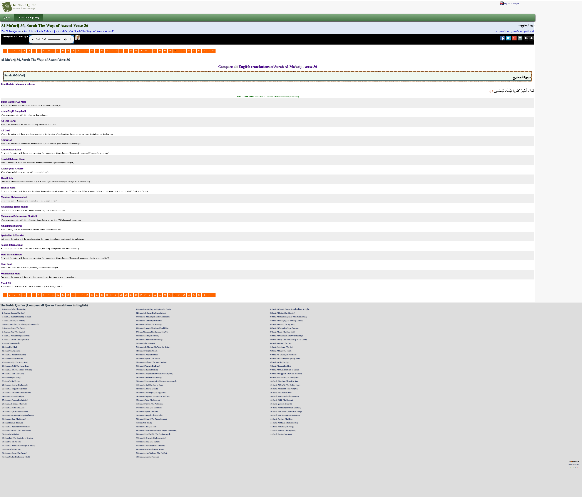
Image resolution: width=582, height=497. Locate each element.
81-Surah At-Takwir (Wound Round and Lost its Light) (289, 309)
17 (82, 50)
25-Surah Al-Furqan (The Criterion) (15, 400)
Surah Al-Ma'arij (45, 31)
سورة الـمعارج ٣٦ (502, 31)
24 (116, 50)
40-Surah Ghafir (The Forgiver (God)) (16, 456)
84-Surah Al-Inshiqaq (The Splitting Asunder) (286, 320)
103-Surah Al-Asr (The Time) (280, 392)
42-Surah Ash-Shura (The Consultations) (151, 313)
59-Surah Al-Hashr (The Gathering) (149, 377)
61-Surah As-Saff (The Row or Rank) (149, 385)
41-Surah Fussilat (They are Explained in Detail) (153, 309)
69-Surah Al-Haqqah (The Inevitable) (149, 415)
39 (189, 50)
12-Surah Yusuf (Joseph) (11, 350)
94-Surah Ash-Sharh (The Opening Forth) (285, 358)
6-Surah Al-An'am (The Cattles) (13, 328)
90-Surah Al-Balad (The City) (280, 343)
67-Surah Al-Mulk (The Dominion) (149, 407)
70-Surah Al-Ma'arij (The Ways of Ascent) (151, 419)
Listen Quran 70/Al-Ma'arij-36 (15, 36)
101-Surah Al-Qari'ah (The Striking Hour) (285, 385)
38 (184, 50)
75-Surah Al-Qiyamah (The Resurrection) (151, 438)
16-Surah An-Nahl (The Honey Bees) (15, 366)
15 (73, 50)
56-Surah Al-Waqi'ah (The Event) (148, 366)
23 (111, 50)
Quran (7, 18)
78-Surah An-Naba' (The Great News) (150, 449)
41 (199, 50)
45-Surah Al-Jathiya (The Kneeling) (149, 324)
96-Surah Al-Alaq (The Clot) (280, 366)
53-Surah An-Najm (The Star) (147, 354)
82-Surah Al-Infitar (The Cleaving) (282, 313)
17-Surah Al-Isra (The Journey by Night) (17, 369)
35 (170, 50)
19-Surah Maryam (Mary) (11, 377)
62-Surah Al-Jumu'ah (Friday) (147, 388)
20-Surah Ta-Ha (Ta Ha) (11, 381)
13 (63, 50)
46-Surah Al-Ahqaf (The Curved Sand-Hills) (152, 328)
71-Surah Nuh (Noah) (144, 422)
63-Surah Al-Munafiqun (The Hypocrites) (151, 392)
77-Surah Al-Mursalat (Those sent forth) (150, 445)
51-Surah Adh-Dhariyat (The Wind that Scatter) (153, 347)
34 (165, 50)
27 (131, 50)
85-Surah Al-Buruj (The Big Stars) (282, 324)
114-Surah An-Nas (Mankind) (281, 434)
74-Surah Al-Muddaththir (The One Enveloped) (153, 434)
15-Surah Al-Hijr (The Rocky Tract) (15, 362)
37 (179, 50)
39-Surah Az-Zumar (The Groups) (14, 453)
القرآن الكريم (529, 31)
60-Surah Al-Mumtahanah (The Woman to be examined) (156, 381)
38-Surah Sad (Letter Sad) (11, 449)
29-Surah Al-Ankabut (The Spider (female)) (18, 415)
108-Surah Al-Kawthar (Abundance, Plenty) (286, 411)
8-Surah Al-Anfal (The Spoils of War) (16, 335)
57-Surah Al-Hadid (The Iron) (147, 369)
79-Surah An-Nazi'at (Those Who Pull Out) (151, 453)
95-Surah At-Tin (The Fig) (279, 362)
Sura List (28, 31)
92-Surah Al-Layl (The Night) (280, 350)
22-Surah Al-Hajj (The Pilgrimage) (14, 388)
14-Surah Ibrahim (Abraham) (12, 358)
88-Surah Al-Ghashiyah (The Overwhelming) (286, 335)
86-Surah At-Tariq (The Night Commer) (284, 328)
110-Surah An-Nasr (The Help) (281, 419)
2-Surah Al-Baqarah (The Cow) (13, 313)
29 (141, 50)
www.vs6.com (574, 464)
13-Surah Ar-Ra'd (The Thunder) (14, 354)
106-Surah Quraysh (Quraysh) (281, 403)
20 (97, 50)
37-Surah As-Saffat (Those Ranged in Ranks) (18, 445)
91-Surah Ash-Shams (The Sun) (281, 347)
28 (136, 50)
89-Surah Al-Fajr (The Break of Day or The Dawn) (288, 339)
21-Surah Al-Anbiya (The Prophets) (15, 385)
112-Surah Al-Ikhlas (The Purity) (282, 426)
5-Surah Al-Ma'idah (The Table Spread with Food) (20, 324)
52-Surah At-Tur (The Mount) (146, 350)
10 (48, 50)
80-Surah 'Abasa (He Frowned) (147, 456)
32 (155, 50)
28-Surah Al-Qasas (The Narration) (15, 411)
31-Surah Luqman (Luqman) (12, 422)
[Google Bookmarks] (514, 38)
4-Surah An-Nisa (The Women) (13, 320)
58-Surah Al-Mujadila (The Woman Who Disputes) (154, 373)
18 (87, 50)
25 (121, 50)
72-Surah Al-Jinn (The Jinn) (146, 426)
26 (126, 50)
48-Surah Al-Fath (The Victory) (147, 335)
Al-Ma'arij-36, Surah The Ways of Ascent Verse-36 (86, 31)
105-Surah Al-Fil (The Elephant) (281, 400)
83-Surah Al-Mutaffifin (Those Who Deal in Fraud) (288, 316)
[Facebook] (502, 38)
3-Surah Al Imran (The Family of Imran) (16, 316)
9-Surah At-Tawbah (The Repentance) (15, 339)
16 (78, 50)
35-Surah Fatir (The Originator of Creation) (17, 438)
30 (145, 50)
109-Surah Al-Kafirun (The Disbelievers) (285, 415)
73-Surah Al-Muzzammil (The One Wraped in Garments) (156, 430)
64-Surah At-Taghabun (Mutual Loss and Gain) (153, 396)
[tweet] (508, 38)
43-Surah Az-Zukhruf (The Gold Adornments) (153, 316)
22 (107, 50)
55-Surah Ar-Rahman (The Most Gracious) (151, 362)
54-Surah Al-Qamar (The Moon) (148, 358)
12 (58, 50)
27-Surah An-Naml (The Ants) (13, 407)
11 (53, 50)
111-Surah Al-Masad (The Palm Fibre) (284, 422)
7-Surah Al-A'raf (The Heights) (13, 332)
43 (208, 50)
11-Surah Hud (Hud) (9, 347)
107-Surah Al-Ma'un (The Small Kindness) (285, 407)
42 (204, 50)
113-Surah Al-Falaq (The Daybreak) (283, 430)
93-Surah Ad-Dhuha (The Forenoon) (283, 354)
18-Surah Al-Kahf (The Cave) (13, 373)
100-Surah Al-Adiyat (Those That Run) (284, 381)
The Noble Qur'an (11, 31)
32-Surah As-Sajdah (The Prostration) (16, 426)
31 (150, 50)
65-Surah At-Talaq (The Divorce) (148, 400)
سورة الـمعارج (516, 31)
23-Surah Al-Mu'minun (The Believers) (16, 392)
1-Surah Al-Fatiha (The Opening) (14, 309)
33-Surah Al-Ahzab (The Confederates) (16, 430)
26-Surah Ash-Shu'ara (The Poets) (14, 403)
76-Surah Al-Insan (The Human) (148, 441)
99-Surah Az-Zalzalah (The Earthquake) (284, 377)
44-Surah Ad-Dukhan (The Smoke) (149, 320)
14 (68, 50)
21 (102, 50)
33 (160, 50)
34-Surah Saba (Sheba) (10, 434)
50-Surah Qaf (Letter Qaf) (145, 343)
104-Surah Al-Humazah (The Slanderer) (284, 396)
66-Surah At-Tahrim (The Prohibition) (149, 403)
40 (194, 50)
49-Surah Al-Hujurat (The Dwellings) (149, 339)
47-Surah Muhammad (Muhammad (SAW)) (152, 332)
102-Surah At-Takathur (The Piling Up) (284, 388)
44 (213, 50)
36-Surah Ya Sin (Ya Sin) (11, 441)
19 (92, 50)
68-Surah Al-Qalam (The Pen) (147, 411)
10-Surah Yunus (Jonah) (11, 343)
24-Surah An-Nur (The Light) (13, 396)
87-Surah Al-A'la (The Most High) (282, 332)
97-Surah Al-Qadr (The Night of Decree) (284, 369)
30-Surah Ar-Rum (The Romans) (14, 419)
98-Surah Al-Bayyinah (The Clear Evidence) (286, 373)
